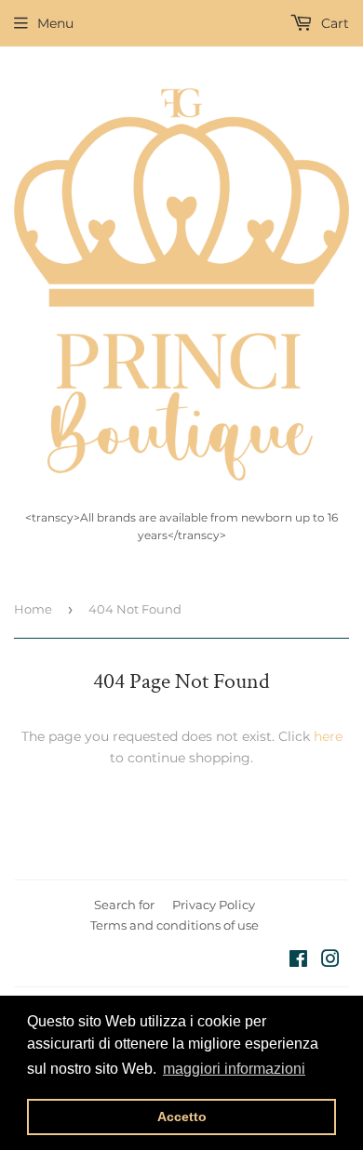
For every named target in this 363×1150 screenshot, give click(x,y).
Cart (333, 23)
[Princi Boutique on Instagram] (330, 961)
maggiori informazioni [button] (234, 1069)
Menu (55, 23)
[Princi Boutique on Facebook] (298, 961)
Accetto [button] (182, 1116)
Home (33, 608)
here (328, 736)
